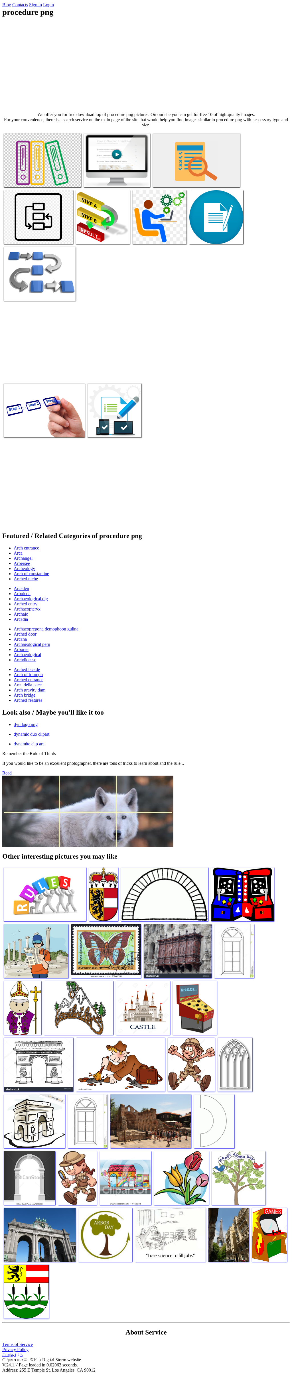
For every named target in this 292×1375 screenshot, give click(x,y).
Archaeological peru (32, 644)
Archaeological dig (31, 598)
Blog (6, 4)
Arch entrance (26, 547)
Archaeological (27, 654)
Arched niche (26, 578)
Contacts (20, 4)
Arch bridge (24, 695)
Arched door (25, 634)
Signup (35, 4)
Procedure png (17, 179)
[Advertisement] (146, 64)
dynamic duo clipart (31, 734)
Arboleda (22, 593)
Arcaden (21, 588)
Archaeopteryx (27, 609)
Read (7, 772)
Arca (18, 553)
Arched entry (25, 603)
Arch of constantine (31, 573)
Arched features (28, 700)
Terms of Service (17, 1344)
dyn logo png (26, 724)
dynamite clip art (29, 743)
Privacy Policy (15, 1349)
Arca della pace (28, 684)
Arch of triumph (28, 674)
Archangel (23, 558)
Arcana (20, 639)
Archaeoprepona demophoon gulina (46, 628)
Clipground (28, 1358)
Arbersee (22, 563)
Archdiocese (25, 659)
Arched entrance (28, 679)
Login (48, 4)
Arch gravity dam (29, 689)
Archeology (24, 568)
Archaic (21, 614)
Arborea (21, 649)
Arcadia (21, 619)
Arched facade (27, 669)
